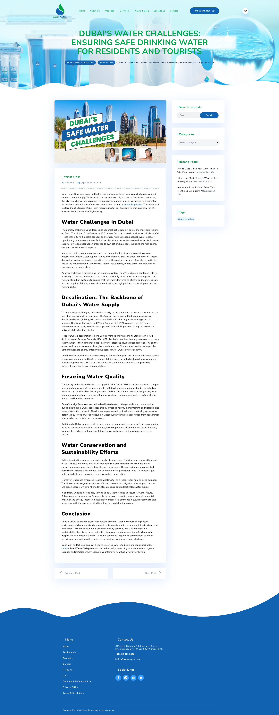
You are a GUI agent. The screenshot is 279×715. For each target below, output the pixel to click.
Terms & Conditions (73, 693)
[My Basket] (245, 11)
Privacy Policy (70, 687)
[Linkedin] (133, 678)
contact (65, 548)
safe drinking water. (132, 204)
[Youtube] (141, 678)
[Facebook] (118, 678)
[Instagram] (126, 678)
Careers (67, 663)
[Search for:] (190, 115)
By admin (69, 182)
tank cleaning (186, 219)
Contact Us (68, 658)
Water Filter (72, 176)
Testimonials (69, 652)
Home (66, 646)
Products (67, 669)
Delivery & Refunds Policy (77, 681)
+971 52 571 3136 (125, 654)
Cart (65, 675)
